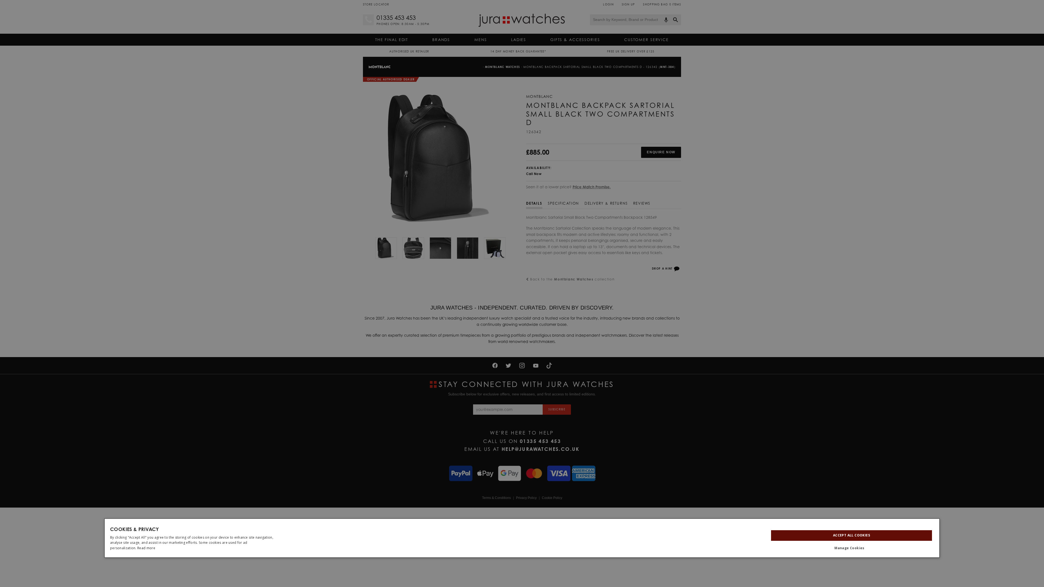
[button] (851, 548)
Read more (146, 548)
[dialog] (522, 538)
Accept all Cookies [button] (851, 535)
